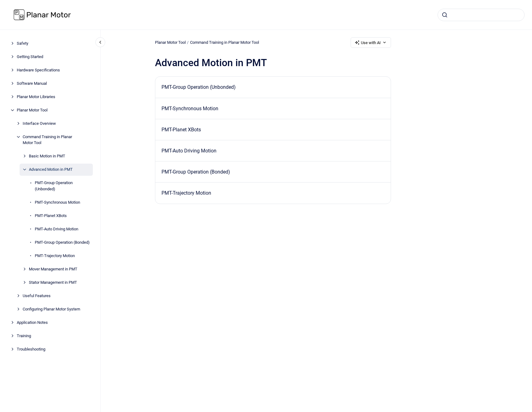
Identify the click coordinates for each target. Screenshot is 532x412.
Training (24, 335)
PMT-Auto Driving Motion (56, 229)
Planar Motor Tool (32, 110)
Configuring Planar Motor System (51, 309)
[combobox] (481, 15)
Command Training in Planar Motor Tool (47, 139)
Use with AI (371, 42)
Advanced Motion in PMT (51, 169)
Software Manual (32, 83)
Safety (22, 43)
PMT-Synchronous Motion (57, 202)
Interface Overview (39, 123)
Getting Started (30, 56)
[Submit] (445, 15)
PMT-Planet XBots (51, 215)
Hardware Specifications (38, 70)
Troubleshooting (31, 349)
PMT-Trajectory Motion (55, 255)
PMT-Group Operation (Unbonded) (54, 185)
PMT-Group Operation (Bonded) (62, 242)
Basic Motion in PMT (47, 156)
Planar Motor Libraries (36, 96)
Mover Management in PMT (53, 269)
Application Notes (32, 322)
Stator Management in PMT (53, 282)
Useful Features (37, 295)
